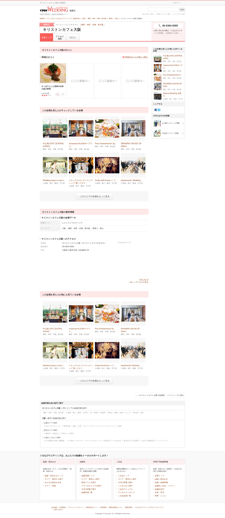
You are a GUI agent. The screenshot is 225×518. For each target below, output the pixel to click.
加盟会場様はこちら (115, 507)
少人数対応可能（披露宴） (55, 441)
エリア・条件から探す (54, 479)
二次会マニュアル (125, 489)
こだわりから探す (125, 486)
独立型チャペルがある (112, 441)
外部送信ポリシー (92, 507)
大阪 (64, 228)
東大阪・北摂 (138, 412)
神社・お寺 (77, 426)
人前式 (63, 433)
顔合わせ (164, 479)
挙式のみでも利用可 (131, 441)
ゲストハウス (89, 426)
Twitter (159, 110)
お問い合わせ (58, 509)
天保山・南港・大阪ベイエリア (119, 412)
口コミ (73, 37)
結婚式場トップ (87, 476)
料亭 (120, 426)
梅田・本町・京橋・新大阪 (92, 25)
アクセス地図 (60, 37)
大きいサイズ (143, 279)
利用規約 (63, 507)
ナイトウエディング (93, 441)
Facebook (156, 110)
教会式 (55, 433)
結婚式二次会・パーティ (165, 486)
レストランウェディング (106, 426)
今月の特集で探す (88, 489)
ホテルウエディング (53, 426)
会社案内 (54, 507)
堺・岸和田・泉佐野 (97, 412)
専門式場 (66, 426)
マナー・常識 (50, 486)
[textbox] (163, 9)
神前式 (48, 433)
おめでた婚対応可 (148, 441)
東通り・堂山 (97, 228)
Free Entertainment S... (172, 75)
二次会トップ (123, 476)
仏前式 (71, 433)
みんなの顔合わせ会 (53, 482)
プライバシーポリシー (75, 507)
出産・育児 (159, 492)
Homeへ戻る (149, 14)
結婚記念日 (159, 489)
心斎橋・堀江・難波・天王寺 (77, 412)
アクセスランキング (126, 492)
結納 (157, 479)
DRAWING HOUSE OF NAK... (172, 85)
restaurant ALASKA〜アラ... (173, 66)
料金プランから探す (164, 14)
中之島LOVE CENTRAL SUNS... (173, 57)
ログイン (176, 3)
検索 (182, 10)
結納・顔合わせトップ (54, 476)
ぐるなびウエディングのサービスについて (149, 507)
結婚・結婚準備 (161, 482)
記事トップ (159, 476)
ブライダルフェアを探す (91, 486)
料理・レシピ (160, 496)
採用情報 (103, 507)
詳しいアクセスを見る (139, 282)
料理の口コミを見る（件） (136, 57)
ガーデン (80, 441)
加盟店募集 (128, 507)
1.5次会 (71, 441)
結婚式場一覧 (86, 492)
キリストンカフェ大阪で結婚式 (161, 395)
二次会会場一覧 (124, 496)
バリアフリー (163, 441)
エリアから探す (179, 14)
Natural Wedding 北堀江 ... (172, 94)
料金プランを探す (88, 482)
